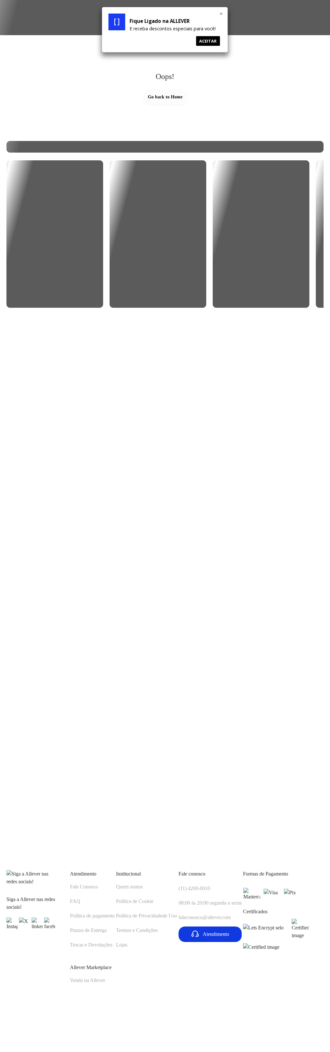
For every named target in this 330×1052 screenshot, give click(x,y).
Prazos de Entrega (88, 930)
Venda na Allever (87, 980)
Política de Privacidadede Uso (146, 915)
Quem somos (129, 886)
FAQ (75, 901)
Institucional (128, 874)
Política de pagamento (92, 915)
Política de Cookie (134, 901)
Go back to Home (165, 97)
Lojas (121, 944)
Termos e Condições (137, 930)
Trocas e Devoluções (91, 944)
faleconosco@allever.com (205, 917)
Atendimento (83, 874)
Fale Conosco (84, 886)
